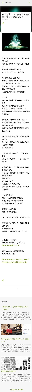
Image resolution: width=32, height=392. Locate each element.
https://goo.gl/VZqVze (10, 245)
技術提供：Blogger (17, 389)
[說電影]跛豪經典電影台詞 (8, 371)
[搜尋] (29, 3)
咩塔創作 (8, 2)
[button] (3, 23)
